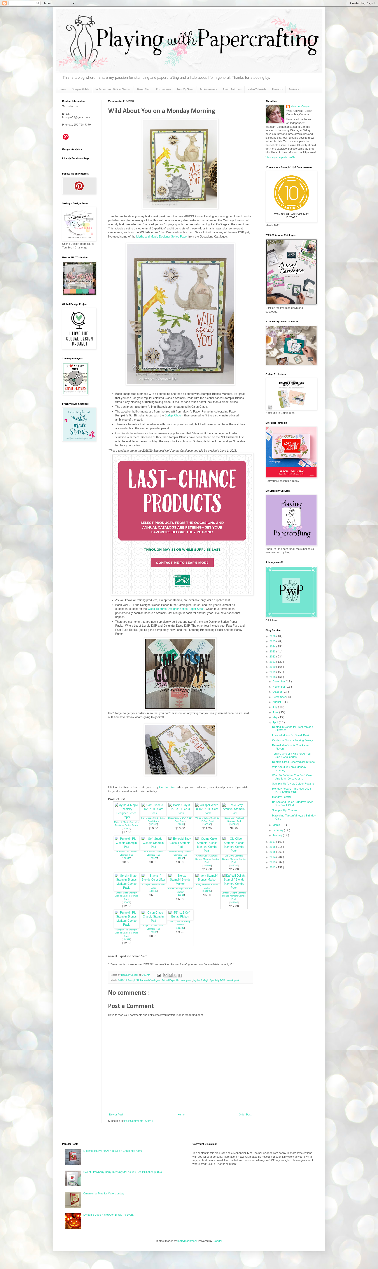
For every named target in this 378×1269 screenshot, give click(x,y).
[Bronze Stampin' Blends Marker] (180, 883)
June (276, 712)
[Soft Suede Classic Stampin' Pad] (153, 846)
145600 (126, 828)
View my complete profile (280, 157)
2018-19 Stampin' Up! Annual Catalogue (139, 980)
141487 (180, 928)
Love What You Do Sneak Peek (290, 735)
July (275, 707)
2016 (273, 846)
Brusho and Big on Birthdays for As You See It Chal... (292, 804)
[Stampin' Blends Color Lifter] (153, 879)
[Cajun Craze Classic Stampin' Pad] (153, 920)
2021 (273, 661)
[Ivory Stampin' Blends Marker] (207, 879)
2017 (273, 841)
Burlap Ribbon (173, 415)
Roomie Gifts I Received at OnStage (293, 762)
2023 (273, 651)
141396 (180, 858)
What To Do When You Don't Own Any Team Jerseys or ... (292, 777)
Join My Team (185, 89)
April (276, 722)
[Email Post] (158, 975)
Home (62, 89)
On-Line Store (167, 787)
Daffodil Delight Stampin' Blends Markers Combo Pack (234, 895)
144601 (207, 865)
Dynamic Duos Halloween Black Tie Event (108, 1214)
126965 (153, 932)
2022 (273, 656)
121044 (180, 824)
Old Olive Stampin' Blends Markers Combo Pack (234, 859)
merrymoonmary (187, 1241)
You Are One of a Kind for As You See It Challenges (291, 755)
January (278, 835)
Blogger (217, 1241)
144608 (153, 891)
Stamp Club (143, 89)
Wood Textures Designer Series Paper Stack (176, 608)
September (279, 697)
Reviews (294, 89)
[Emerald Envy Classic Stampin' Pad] (180, 846)
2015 (273, 851)
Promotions (163, 89)
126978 (153, 858)
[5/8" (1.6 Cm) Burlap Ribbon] (180, 916)
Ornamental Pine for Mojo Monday (103, 1193)
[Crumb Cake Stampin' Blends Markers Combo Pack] (207, 850)
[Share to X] (175, 975)
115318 (153, 824)
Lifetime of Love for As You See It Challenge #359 (112, 1150)
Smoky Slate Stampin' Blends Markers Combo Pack (126, 895)
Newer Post (116, 1114)
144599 (126, 939)
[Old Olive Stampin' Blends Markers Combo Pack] (234, 850)
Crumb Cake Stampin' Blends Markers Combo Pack (207, 859)
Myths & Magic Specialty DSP (209, 980)
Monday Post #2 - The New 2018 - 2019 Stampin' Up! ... (292, 790)
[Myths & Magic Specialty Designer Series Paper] (127, 817)
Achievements (208, 89)
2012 (273, 867)
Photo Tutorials (232, 89)
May (275, 717)
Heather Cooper (130, 975)
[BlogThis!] (170, 975)
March (277, 825)
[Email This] (165, 975)
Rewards (277, 89)
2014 (273, 857)
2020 (273, 666)
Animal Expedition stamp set (177, 980)
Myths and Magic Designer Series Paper (161, 236)
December (279, 681)
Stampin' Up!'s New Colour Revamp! (293, 783)
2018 (273, 677)
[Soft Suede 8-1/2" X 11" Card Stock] (153, 813)
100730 (207, 824)
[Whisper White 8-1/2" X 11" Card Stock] (207, 813)
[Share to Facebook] (180, 975)
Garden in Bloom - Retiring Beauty (292, 740)
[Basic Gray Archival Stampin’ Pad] (234, 813)
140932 (234, 824)
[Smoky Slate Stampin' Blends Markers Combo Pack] (127, 887)
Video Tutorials (257, 89)
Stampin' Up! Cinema (284, 810)
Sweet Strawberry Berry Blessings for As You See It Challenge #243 (123, 1172)
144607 (180, 895)
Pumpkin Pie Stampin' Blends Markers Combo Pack (126, 932)
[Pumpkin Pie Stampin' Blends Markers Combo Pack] (127, 924)
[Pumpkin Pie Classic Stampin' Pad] (127, 846)
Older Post (245, 1114)
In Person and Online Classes (112, 89)
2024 (273, 646)
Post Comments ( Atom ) (138, 1120)
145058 (126, 902)
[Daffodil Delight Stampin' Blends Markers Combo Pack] (234, 887)
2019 (273, 672)
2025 (273, 641)
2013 (273, 862)
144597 (234, 865)
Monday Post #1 (281, 797)
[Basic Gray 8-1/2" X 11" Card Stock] (180, 813)
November (279, 686)
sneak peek (233, 980)
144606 (207, 891)
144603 (234, 902)
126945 (126, 858)
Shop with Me (80, 89)
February (278, 830)
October (278, 691)
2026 (273, 636)
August (277, 702)
